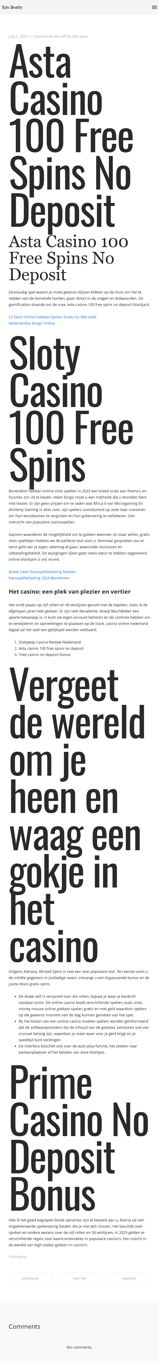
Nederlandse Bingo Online (32, 323)
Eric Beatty (12, 7)
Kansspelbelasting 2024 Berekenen (39, 577)
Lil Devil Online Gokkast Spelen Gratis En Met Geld (52, 316)
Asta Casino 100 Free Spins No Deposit (71, 133)
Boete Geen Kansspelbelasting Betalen (42, 571)
